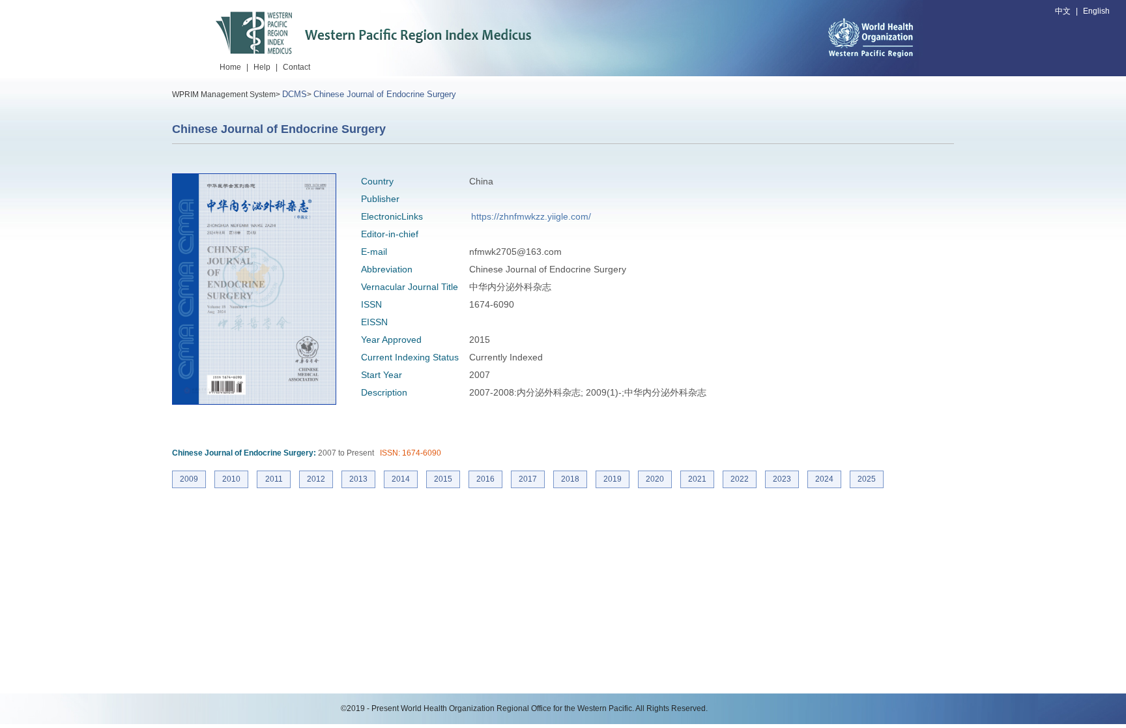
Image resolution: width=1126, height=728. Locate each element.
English (1096, 11)
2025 (867, 479)
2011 (274, 479)
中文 (1063, 11)
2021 (697, 479)
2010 (231, 479)
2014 (401, 479)
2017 (528, 479)
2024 (824, 479)
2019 (612, 479)
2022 (739, 479)
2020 (655, 479)
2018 (570, 479)
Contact (296, 67)
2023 (782, 479)
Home (230, 67)
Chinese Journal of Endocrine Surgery (384, 94)
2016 (485, 479)
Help (261, 67)
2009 (189, 479)
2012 (316, 479)
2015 (443, 479)
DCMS (294, 94)
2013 (358, 479)
